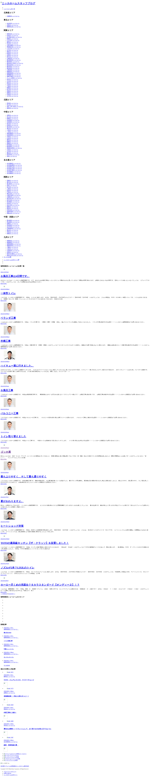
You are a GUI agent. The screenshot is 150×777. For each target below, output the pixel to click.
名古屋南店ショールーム (14, 163)
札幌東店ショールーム (13, 16)
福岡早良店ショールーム (14, 245)
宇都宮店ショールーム (13, 58)
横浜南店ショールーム (13, 61)
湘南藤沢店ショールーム (14, 74)
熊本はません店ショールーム (15, 255)
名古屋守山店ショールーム (14, 166)
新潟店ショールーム (12, 103)
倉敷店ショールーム (12, 223)
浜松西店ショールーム (13, 122)
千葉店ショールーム (12, 86)
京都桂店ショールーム (13, 197)
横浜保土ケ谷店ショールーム (15, 63)
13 (9, 593)
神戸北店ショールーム (13, 200)
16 (12, 593)
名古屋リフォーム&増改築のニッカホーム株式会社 (15, 766)
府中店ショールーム (12, 56)
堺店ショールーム (12, 185)
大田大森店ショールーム (14, 45)
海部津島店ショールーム (14, 133)
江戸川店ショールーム (13, 40)
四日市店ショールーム (13, 154)
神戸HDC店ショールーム (14, 198)
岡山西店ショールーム (13, 222)
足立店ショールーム (12, 43)
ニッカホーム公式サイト (11, 260)
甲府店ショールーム (12, 94)
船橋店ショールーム (12, 87)
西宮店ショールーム (12, 208)
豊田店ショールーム (12, 140)
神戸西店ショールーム (13, 201)
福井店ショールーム (12, 108)
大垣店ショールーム (12, 149)
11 (6, 593)
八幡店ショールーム (12, 247)
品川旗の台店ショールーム (14, 37)
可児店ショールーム (12, 151)
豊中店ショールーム (12, 182)
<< (1, 593)
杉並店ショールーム (12, 35)
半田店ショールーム (12, 136)
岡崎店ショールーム (12, 141)
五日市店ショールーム (13, 227)
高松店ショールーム (12, 231)
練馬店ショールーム (12, 42)
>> (14, 593)
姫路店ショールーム (12, 206)
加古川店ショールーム (13, 205)
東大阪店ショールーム (13, 183)
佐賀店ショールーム (12, 252)
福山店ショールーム (12, 230)
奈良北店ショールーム (13, 210)
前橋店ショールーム (12, 91)
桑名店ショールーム (12, 153)
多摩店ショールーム (12, 55)
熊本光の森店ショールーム (14, 253)
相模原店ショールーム (13, 71)
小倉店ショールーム (12, 249)
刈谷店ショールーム (12, 138)
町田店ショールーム (12, 53)
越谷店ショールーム (12, 83)
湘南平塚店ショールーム (14, 76)
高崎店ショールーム (12, 92)
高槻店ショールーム (12, 180)
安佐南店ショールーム (13, 225)
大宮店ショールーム (12, 84)
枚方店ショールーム (12, 187)
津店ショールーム (12, 156)
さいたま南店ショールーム (14, 78)
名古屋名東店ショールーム (14, 165)
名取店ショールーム (12, 25)
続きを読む (4, 283)
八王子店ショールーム (13, 48)
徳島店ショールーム (12, 233)
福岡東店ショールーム (13, 242)
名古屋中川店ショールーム (14, 168)
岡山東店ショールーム (13, 220)
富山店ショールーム (12, 104)
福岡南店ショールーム (13, 240)
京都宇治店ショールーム (14, 195)
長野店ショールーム (12, 115)
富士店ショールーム (12, 117)
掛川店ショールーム (12, 123)
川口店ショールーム (12, 81)
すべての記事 (7, 257)
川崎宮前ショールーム (13, 69)
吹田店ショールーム (12, 190)
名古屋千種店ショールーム (14, 170)
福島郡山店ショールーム (14, 26)
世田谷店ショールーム (13, 33)
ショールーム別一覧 (9, 9)
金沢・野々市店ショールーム (15, 106)
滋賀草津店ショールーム (14, 211)
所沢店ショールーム (12, 79)
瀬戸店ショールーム (12, 128)
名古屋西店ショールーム (14, 173)
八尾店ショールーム (12, 188)
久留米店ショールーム (13, 250)
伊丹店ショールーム (12, 203)
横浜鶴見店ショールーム (14, 60)
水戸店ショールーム (12, 96)
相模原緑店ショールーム (14, 73)
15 (11, 593)
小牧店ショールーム (12, 130)
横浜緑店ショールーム (13, 68)
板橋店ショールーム (12, 38)
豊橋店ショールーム (12, 143)
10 (5, 593)
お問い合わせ (7, 773)
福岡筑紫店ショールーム (14, 244)
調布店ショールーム (12, 51)
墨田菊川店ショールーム (14, 47)
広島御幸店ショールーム (14, 228)
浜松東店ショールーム (13, 120)
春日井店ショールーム (13, 126)
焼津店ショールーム (12, 125)
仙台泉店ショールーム (13, 23)
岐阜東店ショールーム (13, 144)
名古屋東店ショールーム (14, 171)
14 (10, 593)
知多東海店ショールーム (14, 135)
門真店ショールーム (12, 192)
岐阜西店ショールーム (13, 146)
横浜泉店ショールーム (13, 66)
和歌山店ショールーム (13, 213)
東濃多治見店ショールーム (14, 148)
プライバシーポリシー (10, 771)
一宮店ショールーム (12, 131)
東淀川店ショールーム (13, 193)
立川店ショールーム (12, 50)
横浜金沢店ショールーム (14, 65)
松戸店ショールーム (12, 89)
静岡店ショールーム (12, 118)
